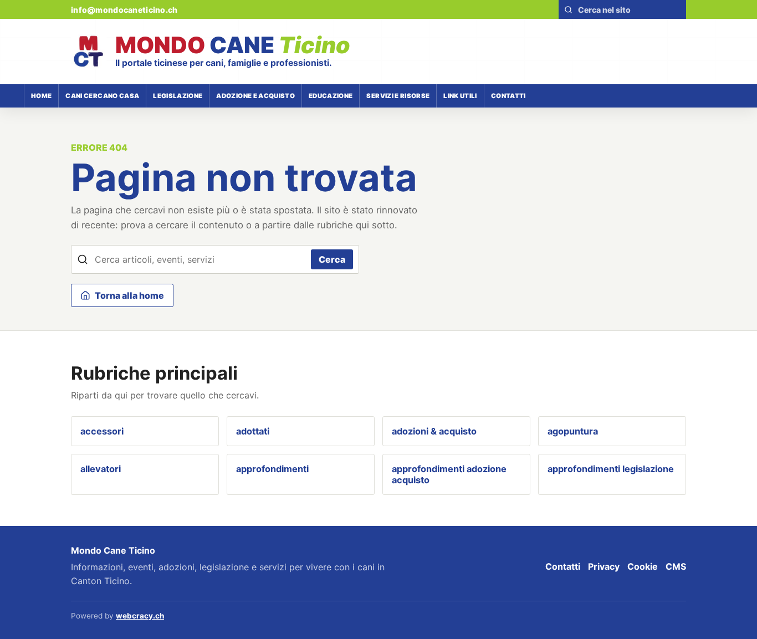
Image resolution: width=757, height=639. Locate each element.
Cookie (642, 566)
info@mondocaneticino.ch (124, 9)
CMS (676, 566)
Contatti (508, 96)
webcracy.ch (140, 615)
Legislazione (177, 96)
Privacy (604, 566)
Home (41, 96)
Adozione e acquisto (255, 96)
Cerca (332, 259)
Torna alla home (129, 295)
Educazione (330, 96)
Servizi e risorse (397, 96)
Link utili (460, 96)
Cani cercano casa (102, 96)
